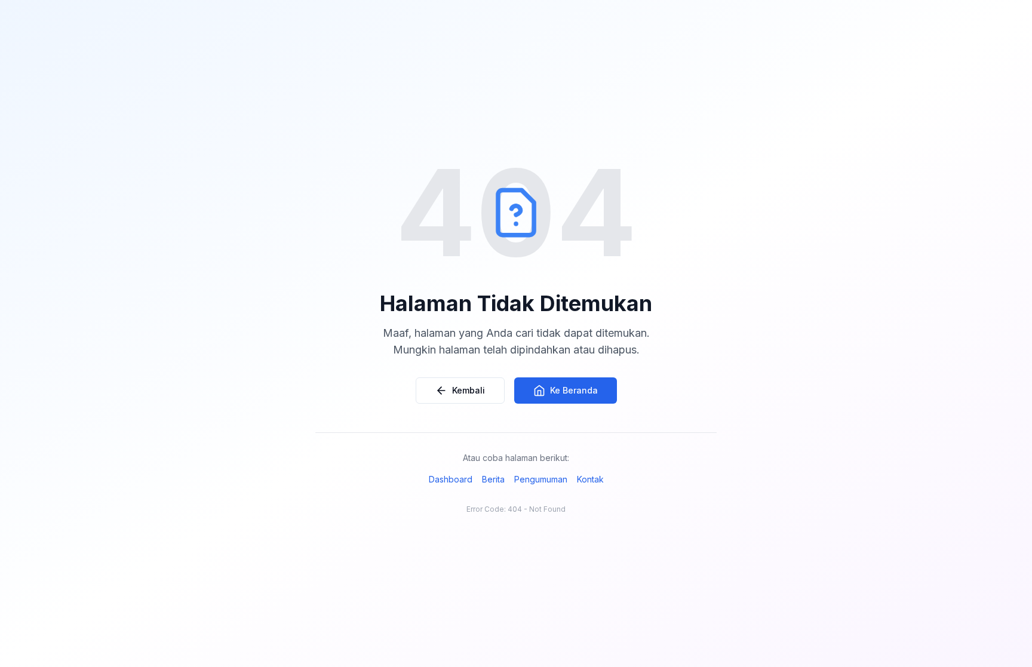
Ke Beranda (574, 390)
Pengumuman (540, 479)
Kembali (468, 390)
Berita (493, 479)
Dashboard (450, 479)
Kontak (590, 479)
